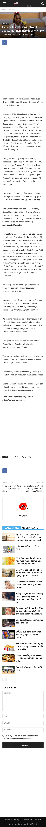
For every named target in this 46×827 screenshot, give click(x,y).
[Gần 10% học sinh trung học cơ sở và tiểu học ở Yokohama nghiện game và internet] (8, 573)
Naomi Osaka (14, 457)
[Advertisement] (23, 71)
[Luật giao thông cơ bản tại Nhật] (8, 549)
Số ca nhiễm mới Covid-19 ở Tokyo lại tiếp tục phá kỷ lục (12, 488)
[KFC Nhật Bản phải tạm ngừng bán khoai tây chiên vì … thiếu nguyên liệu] (8, 646)
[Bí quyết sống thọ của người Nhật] (8, 670)
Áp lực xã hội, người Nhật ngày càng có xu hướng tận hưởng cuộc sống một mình (28, 537)
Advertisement (27, 820)
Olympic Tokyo (27, 457)
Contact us (37, 820)
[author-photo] (23, 512)
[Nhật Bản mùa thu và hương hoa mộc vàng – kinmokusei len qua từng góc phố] (8, 561)
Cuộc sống (11, 9)
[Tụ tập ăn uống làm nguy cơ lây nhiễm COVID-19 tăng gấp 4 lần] (8, 658)
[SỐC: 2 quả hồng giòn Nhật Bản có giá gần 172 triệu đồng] (8, 634)
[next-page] (7, 679)
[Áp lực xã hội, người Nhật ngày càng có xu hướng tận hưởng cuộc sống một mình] (8, 537)
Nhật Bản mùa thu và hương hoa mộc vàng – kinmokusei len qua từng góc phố (29, 561)
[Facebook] (4, 42)
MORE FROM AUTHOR (30, 528)
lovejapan (7, 34)
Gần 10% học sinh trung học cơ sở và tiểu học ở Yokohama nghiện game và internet (30, 573)
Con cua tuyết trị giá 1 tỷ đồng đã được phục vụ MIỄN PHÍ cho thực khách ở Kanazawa (30, 611)
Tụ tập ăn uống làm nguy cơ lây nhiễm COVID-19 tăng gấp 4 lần (29, 658)
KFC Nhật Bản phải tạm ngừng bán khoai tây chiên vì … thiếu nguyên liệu (30, 646)
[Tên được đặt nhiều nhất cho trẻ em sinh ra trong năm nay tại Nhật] (8, 584)
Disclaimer (8, 820)
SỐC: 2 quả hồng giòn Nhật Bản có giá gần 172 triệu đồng (28, 635)
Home (3, 9)
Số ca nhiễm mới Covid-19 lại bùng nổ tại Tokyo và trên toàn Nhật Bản (34, 488)
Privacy (16, 820)
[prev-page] (4, 679)
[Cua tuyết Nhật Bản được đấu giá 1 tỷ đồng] (8, 623)
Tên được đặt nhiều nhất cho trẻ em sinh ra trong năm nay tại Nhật (29, 584)
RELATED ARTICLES (11, 528)
